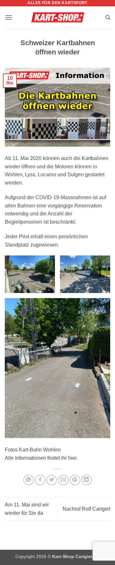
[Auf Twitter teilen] (51, 480)
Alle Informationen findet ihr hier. (41, 458)
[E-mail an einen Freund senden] (63, 480)
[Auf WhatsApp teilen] (28, 480)
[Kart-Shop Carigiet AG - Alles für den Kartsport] (58, 17)
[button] (8, 17)
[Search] (107, 17)
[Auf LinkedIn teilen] (86, 480)
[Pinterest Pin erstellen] (75, 480)
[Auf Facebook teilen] (40, 480)
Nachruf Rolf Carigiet (86, 509)
